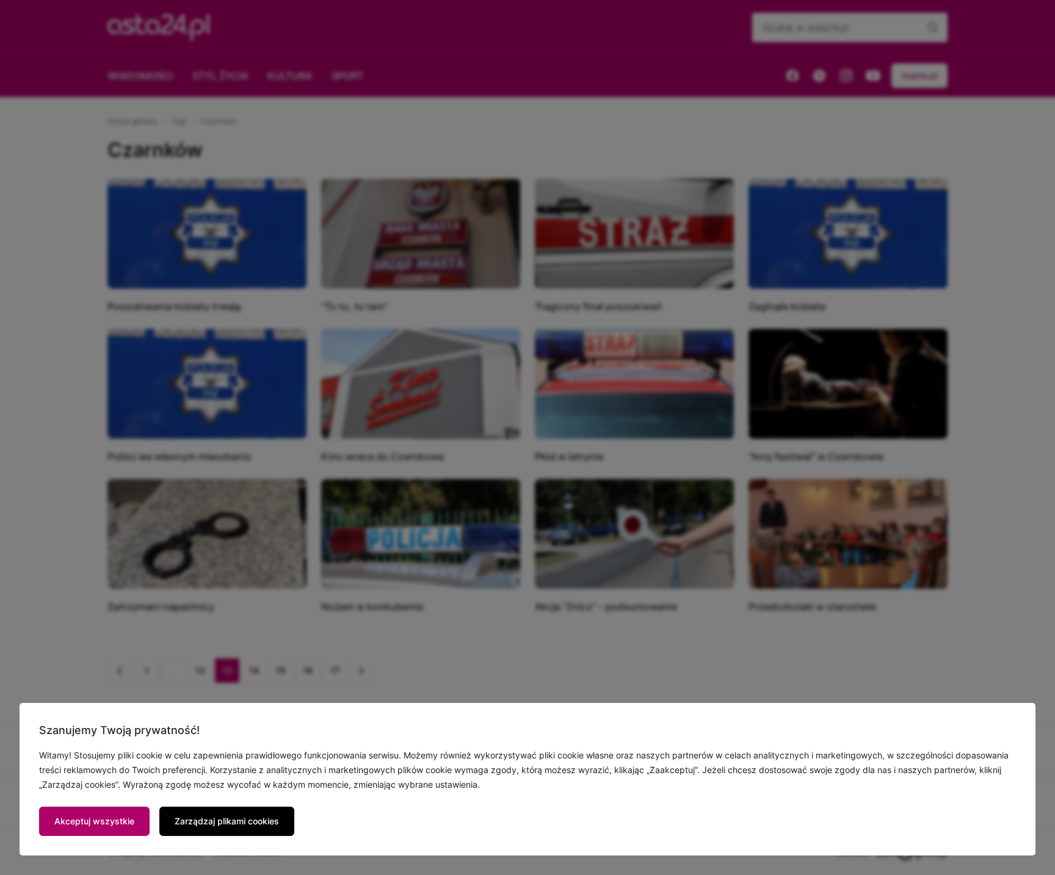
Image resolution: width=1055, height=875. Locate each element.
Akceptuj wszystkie (94, 821)
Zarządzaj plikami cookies (227, 821)
